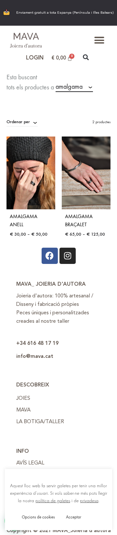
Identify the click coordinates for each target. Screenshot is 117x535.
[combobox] (74, 87)
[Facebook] (50, 256)
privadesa (89, 500)
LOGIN (35, 58)
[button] (99, 40)
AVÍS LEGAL (30, 463)
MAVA (23, 410)
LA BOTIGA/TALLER (40, 421)
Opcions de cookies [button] (38, 517)
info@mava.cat (34, 356)
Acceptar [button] (73, 517)
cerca (17, 97)
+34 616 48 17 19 (37, 343)
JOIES (23, 398)
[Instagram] (67, 256)
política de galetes (52, 500)
